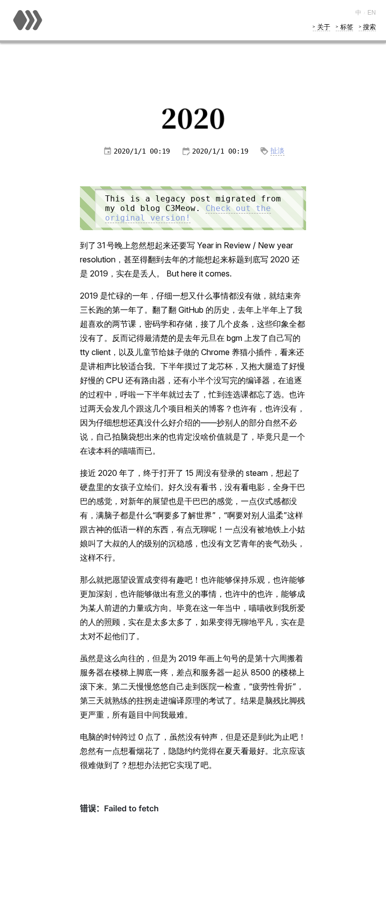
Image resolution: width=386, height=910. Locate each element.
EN (371, 12)
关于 (323, 27)
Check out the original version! (188, 213)
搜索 (369, 27)
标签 (346, 27)
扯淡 (277, 151)
